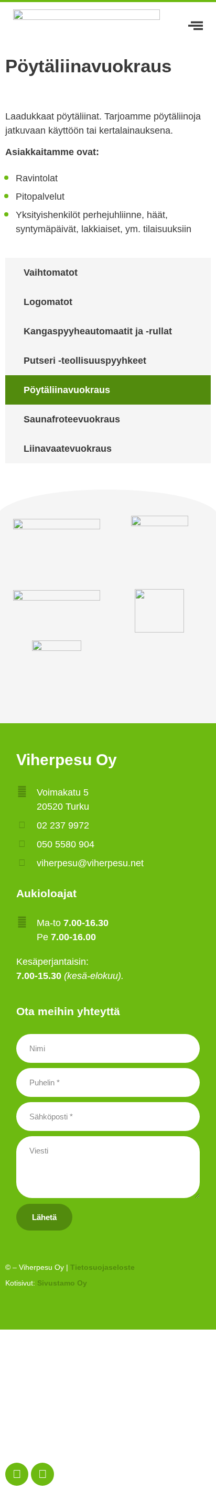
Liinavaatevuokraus (68, 448)
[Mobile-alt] (16, 1474)
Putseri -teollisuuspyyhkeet (85, 360)
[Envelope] (42, 1474)
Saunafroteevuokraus (72, 419)
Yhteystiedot (108, 1466)
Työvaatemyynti (108, 1395)
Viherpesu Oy (66, 759)
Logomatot (48, 302)
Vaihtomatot (51, 272)
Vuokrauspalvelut (102, 1442)
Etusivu (108, 1348)
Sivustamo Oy (62, 1283)
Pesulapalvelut (102, 1372)
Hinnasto (108, 1418)
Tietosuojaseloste (102, 1267)
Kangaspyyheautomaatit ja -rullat (98, 331)
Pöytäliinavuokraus (67, 390)
